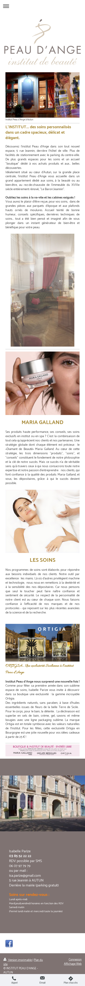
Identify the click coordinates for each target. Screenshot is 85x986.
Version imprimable (19, 960)
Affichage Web (73, 964)
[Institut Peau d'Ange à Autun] (42, 95)
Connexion (75, 959)
